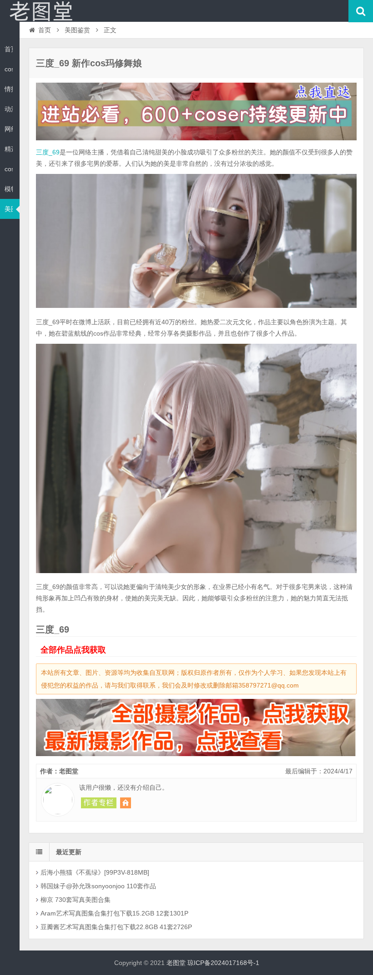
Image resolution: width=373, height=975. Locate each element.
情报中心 (9, 89)
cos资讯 (9, 69)
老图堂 (41, 11)
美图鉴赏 (9, 209)
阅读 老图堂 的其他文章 (98, 802)
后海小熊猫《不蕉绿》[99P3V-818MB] (94, 872)
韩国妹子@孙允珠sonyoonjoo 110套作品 (98, 886)
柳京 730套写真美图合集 (75, 899)
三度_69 (48, 152)
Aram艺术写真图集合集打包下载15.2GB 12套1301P (114, 913)
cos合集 (9, 169)
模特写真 (9, 189)
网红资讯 (9, 129)
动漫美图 (9, 109)
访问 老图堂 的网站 (125, 802)
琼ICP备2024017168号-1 (223, 962)
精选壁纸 (9, 149)
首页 (9, 49)
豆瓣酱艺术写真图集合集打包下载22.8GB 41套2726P (116, 926)
